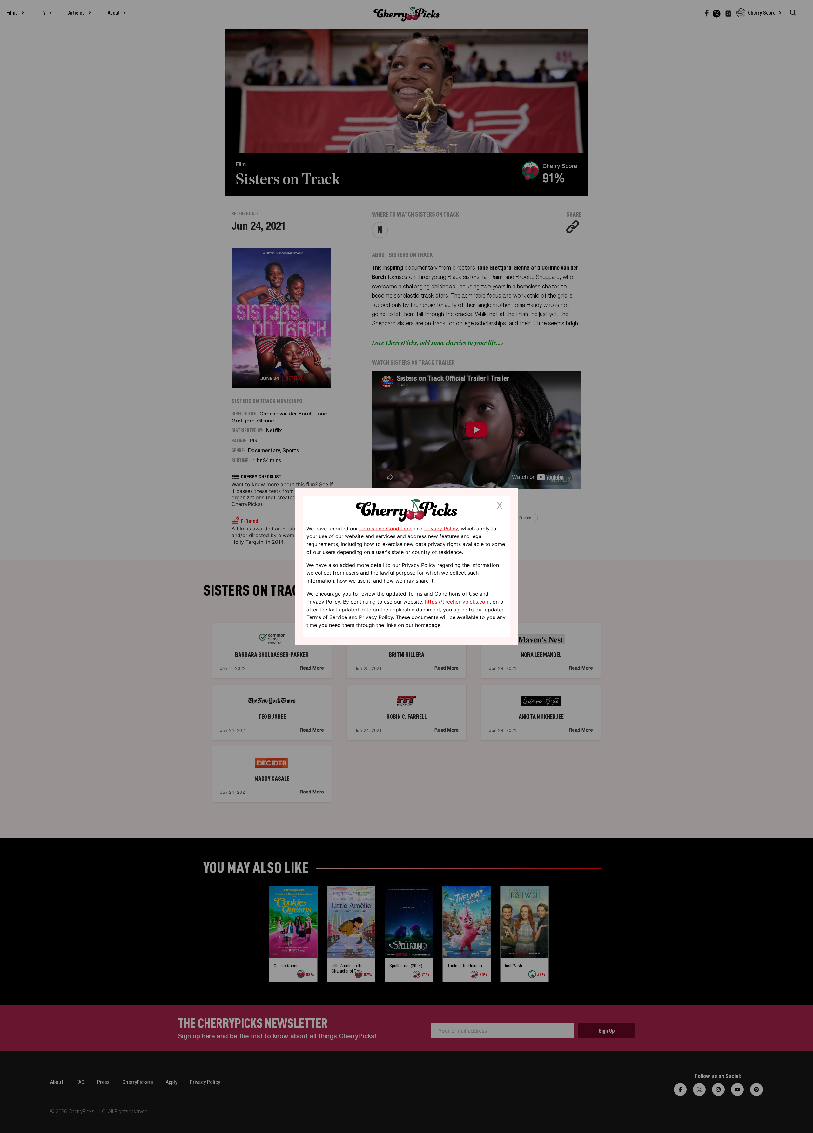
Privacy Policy (441, 528)
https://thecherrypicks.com (457, 601)
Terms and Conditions (385, 528)
